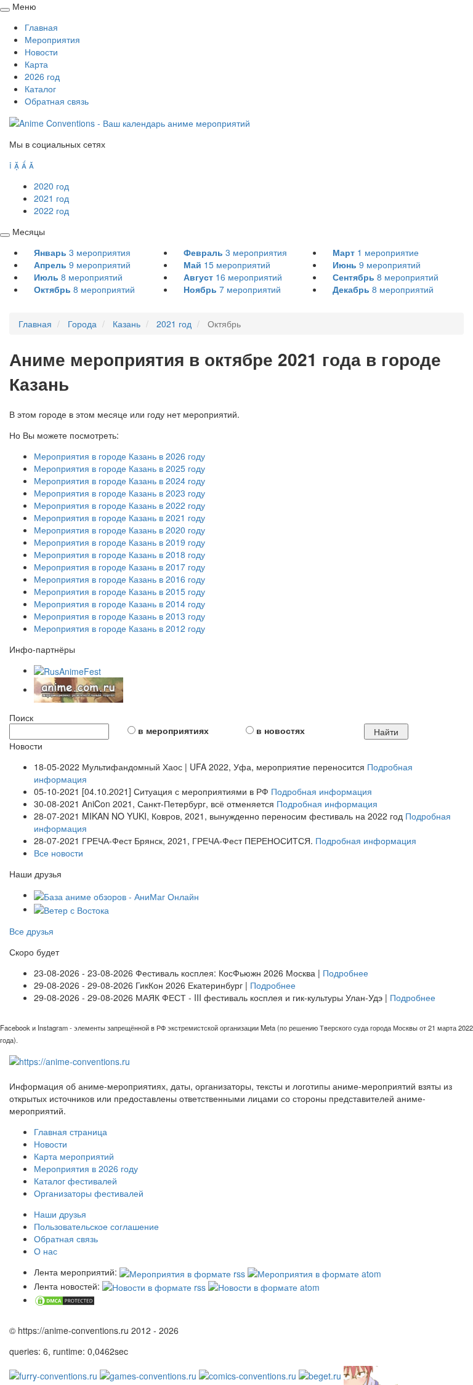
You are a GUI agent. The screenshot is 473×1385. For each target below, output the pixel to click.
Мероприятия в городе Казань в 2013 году (119, 616)
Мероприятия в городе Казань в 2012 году (119, 628)
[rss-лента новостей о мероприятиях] (154, 1286)
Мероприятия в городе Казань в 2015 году (119, 591)
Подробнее (345, 973)
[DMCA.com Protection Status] (64, 1299)
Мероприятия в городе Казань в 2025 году (119, 468)
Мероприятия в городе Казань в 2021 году (119, 517)
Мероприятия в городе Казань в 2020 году (119, 530)
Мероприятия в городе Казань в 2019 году (119, 542)
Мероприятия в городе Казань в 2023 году (119, 493)
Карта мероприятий (74, 1156)
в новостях (280, 730)
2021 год (51, 198)
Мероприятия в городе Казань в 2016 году (119, 579)
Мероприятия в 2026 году (86, 1168)
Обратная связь (57, 101)
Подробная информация (321, 791)
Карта (36, 64)
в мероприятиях (173, 730)
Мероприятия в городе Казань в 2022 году (119, 505)
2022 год (51, 210)
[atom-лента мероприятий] (314, 1272)
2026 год (42, 76)
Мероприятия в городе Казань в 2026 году (119, 456)
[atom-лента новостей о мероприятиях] (264, 1286)
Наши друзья (60, 1214)
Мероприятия (52, 39)
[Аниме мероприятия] (69, 1060)
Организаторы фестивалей (89, 1193)
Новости (41, 52)
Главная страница (70, 1131)
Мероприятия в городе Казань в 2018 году (119, 554)
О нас (45, 1251)
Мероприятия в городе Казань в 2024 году (119, 480)
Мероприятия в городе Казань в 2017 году (119, 567)
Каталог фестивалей (75, 1181)
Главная (41, 27)
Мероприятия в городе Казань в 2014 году (119, 603)
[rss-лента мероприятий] (182, 1272)
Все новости (58, 853)
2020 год (51, 186)
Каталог (40, 88)
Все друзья (31, 931)
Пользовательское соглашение (96, 1226)
